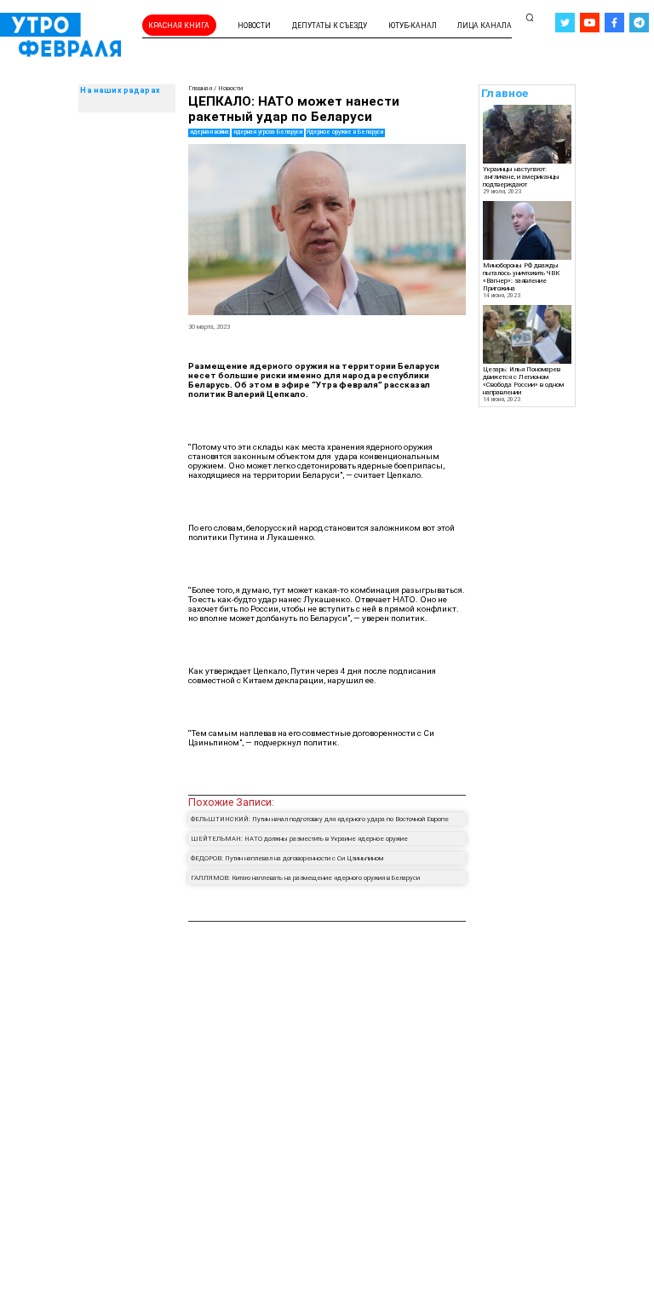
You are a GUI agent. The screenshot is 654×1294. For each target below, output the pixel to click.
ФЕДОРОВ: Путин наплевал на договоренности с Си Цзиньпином (287, 858)
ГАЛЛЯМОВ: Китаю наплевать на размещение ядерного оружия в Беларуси (305, 878)
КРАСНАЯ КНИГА (178, 25)
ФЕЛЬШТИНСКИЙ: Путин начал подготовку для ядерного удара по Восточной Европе (320, 819)
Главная (200, 88)
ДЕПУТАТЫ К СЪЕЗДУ (329, 25)
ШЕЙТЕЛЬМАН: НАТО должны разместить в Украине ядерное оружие (299, 839)
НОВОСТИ (254, 25)
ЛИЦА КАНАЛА (484, 25)
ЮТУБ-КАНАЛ (412, 25)
